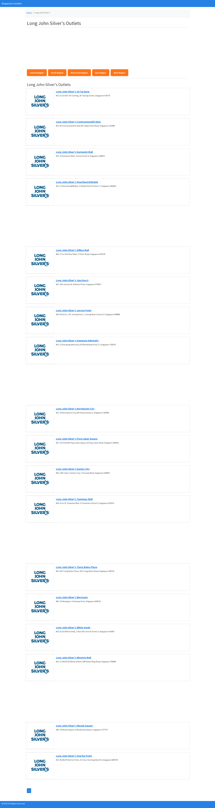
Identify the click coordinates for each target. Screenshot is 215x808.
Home (29, 12)
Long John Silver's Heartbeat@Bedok (77, 182)
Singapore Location (11, 3)
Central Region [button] (37, 72)
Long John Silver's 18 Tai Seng (72, 91)
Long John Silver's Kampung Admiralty (77, 340)
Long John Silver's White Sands (73, 627)
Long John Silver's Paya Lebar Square (77, 438)
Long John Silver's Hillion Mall (72, 250)
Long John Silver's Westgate (72, 597)
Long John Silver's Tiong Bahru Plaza (76, 567)
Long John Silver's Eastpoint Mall (74, 151)
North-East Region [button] (79, 72)
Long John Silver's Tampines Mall (74, 499)
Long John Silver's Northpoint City (75, 408)
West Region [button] (119, 72)
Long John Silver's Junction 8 (72, 280)
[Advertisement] (101, 46)
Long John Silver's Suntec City (73, 468)
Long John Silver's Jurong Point (73, 310)
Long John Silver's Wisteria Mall (73, 657)
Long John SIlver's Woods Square (74, 725)
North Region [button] (57, 72)
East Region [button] (100, 72)
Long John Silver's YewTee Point (74, 755)
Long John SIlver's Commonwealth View (78, 121)
